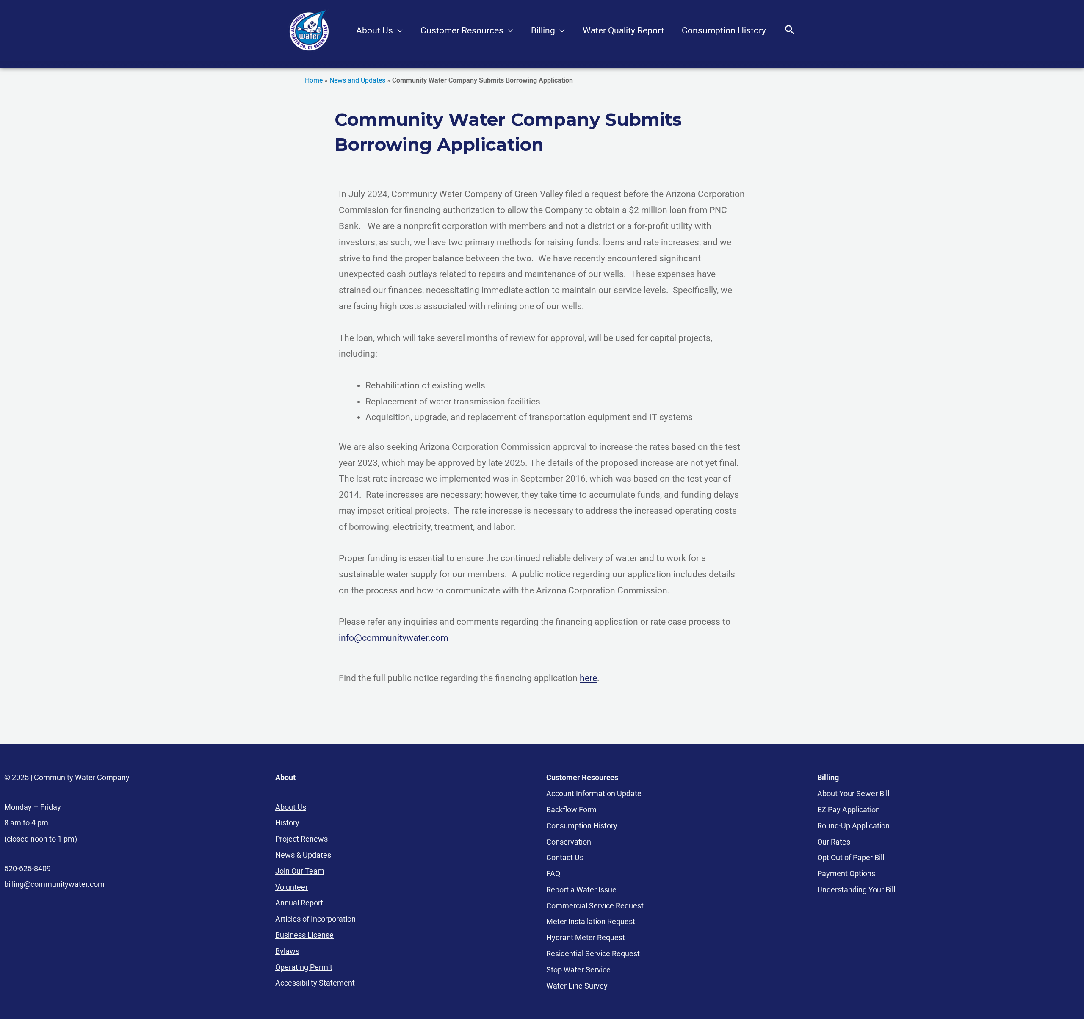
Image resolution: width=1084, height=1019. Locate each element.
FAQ (553, 873)
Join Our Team (299, 871)
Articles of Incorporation (315, 918)
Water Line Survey (577, 985)
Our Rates (833, 841)
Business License (304, 934)
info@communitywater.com (393, 638)
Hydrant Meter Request (585, 937)
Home (314, 80)
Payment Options (846, 873)
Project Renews (301, 838)
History (287, 822)
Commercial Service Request (595, 905)
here (588, 678)
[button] (789, 30)
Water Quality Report (623, 30)
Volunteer (291, 887)
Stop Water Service (578, 969)
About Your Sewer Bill (853, 793)
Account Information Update (594, 793)
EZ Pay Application (848, 809)
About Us (374, 30)
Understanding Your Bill (856, 889)
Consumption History (724, 30)
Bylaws (287, 951)
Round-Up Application (853, 825)
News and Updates (357, 80)
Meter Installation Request (590, 921)
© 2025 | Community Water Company (67, 777)
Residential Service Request (593, 953)
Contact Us (564, 857)
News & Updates (303, 854)
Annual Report (299, 902)
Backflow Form (571, 809)
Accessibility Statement (315, 982)
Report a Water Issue (581, 889)
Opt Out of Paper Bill (850, 857)
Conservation (568, 841)
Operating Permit (303, 967)
